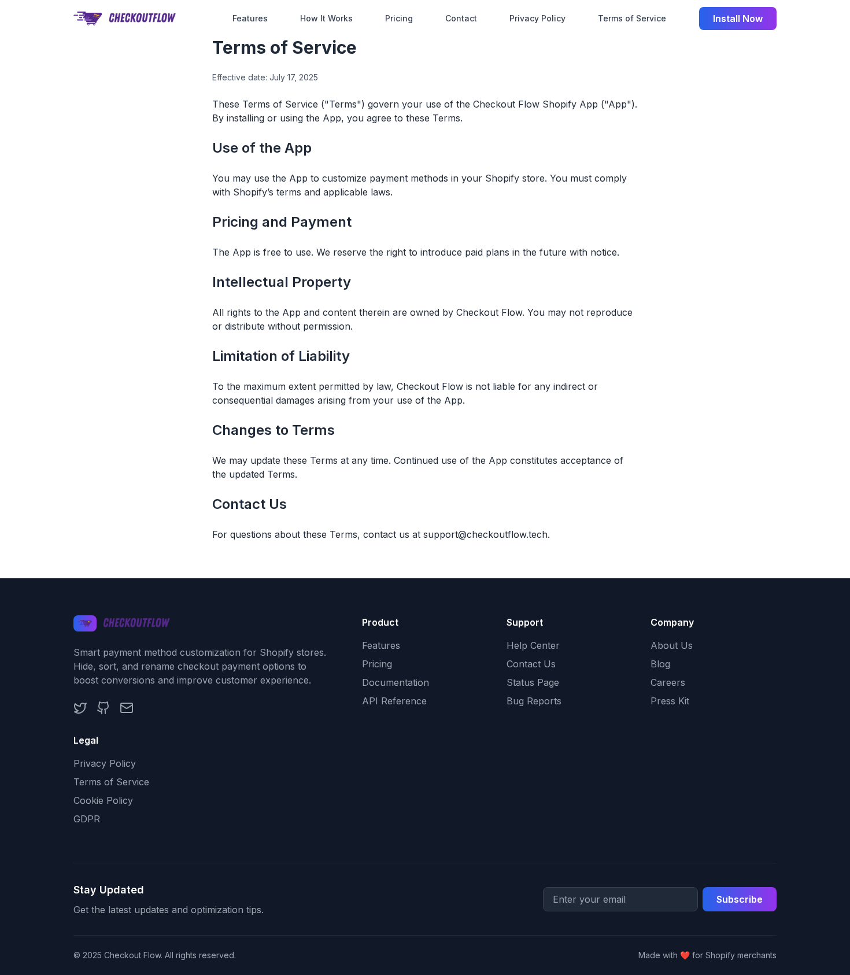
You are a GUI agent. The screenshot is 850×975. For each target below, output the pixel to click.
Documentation (395, 682)
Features (250, 18)
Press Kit (670, 701)
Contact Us (531, 664)
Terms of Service (632, 18)
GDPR (86, 819)
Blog (660, 664)
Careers (668, 682)
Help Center (533, 645)
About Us (672, 645)
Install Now (738, 18)
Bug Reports (534, 701)
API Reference (394, 701)
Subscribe (739, 899)
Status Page (533, 682)
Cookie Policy (103, 800)
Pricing (399, 18)
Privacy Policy (537, 18)
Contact (461, 18)
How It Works (326, 18)
